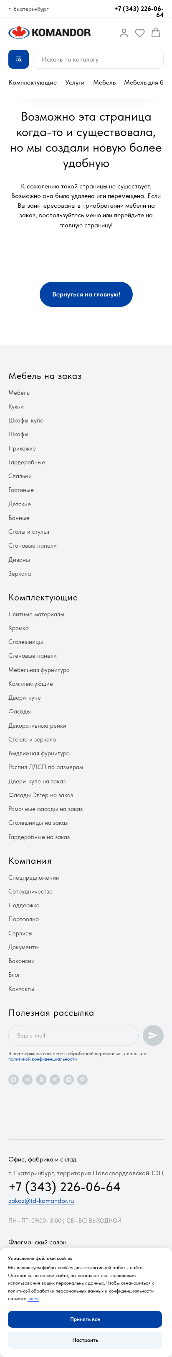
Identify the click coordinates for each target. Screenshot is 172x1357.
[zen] (68, 1079)
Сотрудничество (30, 891)
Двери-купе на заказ (37, 781)
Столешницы (25, 642)
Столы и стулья (28, 532)
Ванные (19, 518)
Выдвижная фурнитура (39, 753)
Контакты (21, 989)
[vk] (27, 1079)
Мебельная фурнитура (39, 670)
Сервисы (20, 933)
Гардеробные (26, 462)
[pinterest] (82, 1079)
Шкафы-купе (25, 420)
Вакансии (21, 961)
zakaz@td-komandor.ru (41, 1201)
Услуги (75, 82)
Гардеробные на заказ (39, 837)
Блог (14, 974)
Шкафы (18, 434)
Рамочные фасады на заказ (45, 809)
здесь (33, 1298)
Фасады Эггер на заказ (40, 795)
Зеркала (19, 573)
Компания (30, 860)
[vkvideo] (41, 1079)
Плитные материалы (36, 614)
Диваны (19, 560)
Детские (19, 504)
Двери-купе (24, 697)
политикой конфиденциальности (42, 1059)
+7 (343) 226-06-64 (139, 12)
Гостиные (21, 490)
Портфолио (23, 919)
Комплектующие (32, 82)
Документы (23, 947)
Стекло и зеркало (32, 739)
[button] (124, 33)
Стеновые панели (32, 545)
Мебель (104, 82)
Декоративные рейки (37, 725)
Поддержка (24, 905)
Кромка (18, 628)
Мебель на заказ (45, 375)
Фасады (19, 711)
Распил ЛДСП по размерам (45, 767)
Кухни (16, 406)
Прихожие (22, 448)
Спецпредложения (33, 877)
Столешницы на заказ (38, 823)
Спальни (20, 476)
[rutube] (55, 1079)
